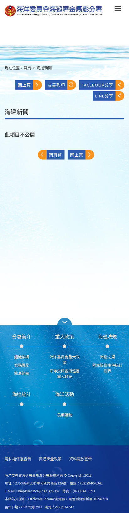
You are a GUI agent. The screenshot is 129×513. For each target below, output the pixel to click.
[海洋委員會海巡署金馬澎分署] (54, 11)
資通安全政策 (50, 459)
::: (1, 70)
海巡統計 (21, 393)
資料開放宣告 (80, 459)
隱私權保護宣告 (18, 459)
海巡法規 (107, 336)
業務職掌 (21, 365)
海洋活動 (64, 393)
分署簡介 (21, 336)
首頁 (27, 68)
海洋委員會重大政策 (64, 359)
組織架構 (21, 357)
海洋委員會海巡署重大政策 (64, 373)
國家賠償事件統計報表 (107, 368)
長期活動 (64, 415)
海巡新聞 (44, 68)
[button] (118, 10)
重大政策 (64, 336)
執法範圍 (21, 373)
